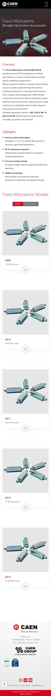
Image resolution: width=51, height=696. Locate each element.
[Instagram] (20, 680)
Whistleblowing (37, 685)
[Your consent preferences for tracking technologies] (4, 684)
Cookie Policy (25, 685)
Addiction (28, 694)
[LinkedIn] (25, 680)
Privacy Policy (13, 685)
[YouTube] (30, 680)
